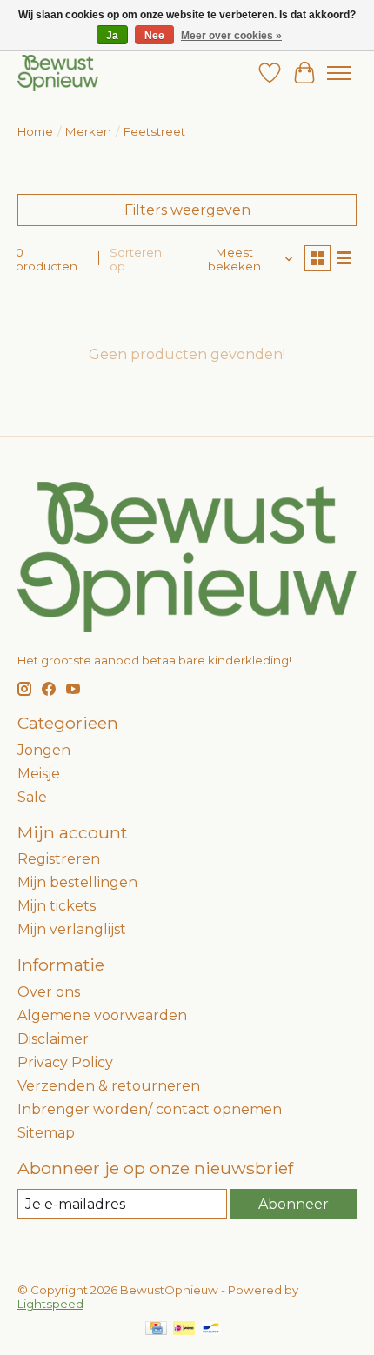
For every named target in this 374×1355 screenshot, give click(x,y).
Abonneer (293, 1204)
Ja (112, 36)
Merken (88, 131)
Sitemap (46, 1133)
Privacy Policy (65, 1062)
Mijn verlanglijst (71, 929)
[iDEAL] (184, 1329)
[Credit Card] (156, 1329)
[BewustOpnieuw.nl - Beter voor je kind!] (57, 72)
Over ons (48, 992)
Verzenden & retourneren (108, 1086)
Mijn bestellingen (77, 882)
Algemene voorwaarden (102, 1015)
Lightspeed (50, 1304)
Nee (154, 36)
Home (35, 131)
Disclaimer (53, 1039)
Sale (32, 797)
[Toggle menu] (339, 73)
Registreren (58, 859)
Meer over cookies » (231, 36)
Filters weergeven (187, 210)
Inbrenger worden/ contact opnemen (149, 1109)
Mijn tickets (56, 906)
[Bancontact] (211, 1329)
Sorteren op (136, 259)
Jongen (43, 750)
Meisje (38, 773)
